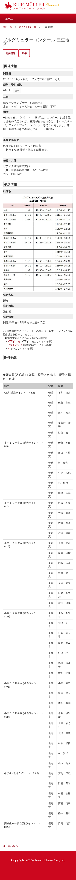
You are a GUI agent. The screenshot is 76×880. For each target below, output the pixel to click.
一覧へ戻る (11, 846)
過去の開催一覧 (27, 26)
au (9, 348)
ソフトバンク (15, 345)
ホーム (9, 18)
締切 (17, 90)
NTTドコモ (14, 341)
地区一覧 (8, 26)
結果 (24, 53)
